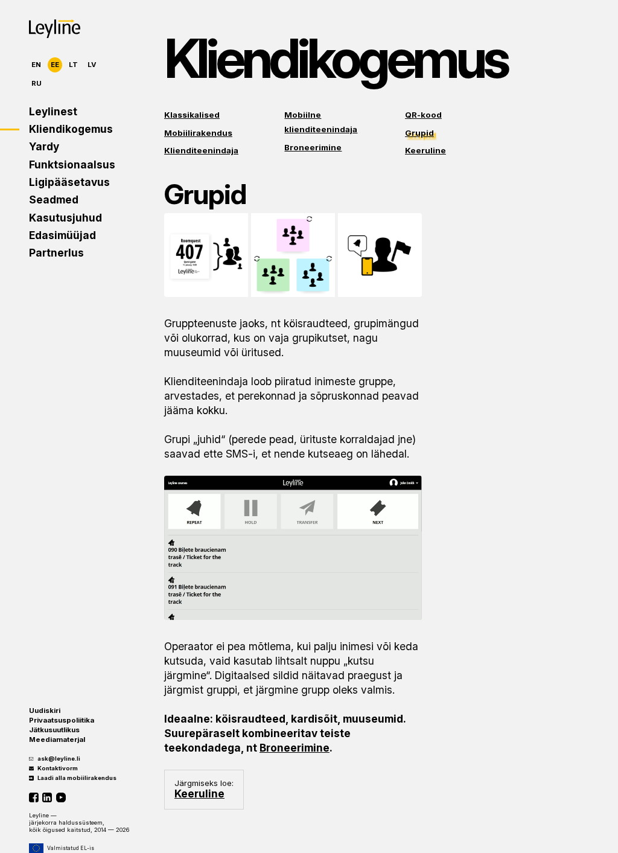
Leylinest (53, 111)
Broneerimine (313, 147)
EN (36, 64)
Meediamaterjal (57, 739)
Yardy (44, 146)
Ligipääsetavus (66, 182)
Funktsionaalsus (66, 164)
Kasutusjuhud (65, 217)
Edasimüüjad (62, 235)
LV (92, 64)
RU (36, 83)
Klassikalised (192, 115)
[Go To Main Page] (54, 28)
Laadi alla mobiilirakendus (76, 778)
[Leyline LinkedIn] (49, 797)
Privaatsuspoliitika (61, 720)
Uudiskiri (44, 710)
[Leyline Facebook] (35, 797)
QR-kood (423, 115)
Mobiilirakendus (198, 133)
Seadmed (53, 199)
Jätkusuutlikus (54, 730)
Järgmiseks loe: (204, 789)
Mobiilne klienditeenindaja (320, 122)
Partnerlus (56, 252)
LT (73, 64)
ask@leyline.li (58, 758)
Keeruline (425, 150)
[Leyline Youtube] (62, 797)
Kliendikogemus (66, 129)
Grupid (419, 133)
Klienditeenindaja (201, 150)
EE (55, 64)
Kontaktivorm (57, 768)
